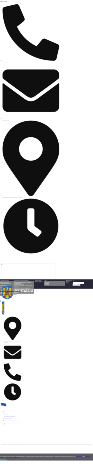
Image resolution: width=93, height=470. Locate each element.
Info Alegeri (47, 282)
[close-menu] (0, 301)
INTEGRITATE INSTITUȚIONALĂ (39, 281)
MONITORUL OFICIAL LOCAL (69, 281)
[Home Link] (27, 299)
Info (45, 280)
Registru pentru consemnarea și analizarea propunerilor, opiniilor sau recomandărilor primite (23, 288)
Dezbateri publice (17, 290)
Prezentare (47, 283)
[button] (78, 280)
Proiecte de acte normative (19, 284)
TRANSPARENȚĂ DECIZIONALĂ (21, 280)
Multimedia (47, 284)
